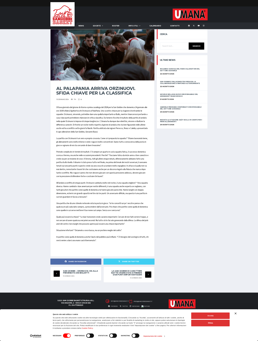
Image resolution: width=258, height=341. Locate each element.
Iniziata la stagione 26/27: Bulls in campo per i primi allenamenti (181, 120)
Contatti (175, 26)
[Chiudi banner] (235, 313)
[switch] (90, 335)
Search (196, 46)
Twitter (125, 306)
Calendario (155, 26)
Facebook (114, 306)
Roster (115, 26)
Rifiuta (210, 323)
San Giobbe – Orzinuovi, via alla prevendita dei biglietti (80, 272)
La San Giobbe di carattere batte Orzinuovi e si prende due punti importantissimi (126, 273)
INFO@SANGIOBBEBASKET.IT (120, 301)
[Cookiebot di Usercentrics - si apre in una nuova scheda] (35, 336)
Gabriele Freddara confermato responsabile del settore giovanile (181, 108)
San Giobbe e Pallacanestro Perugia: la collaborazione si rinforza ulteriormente (180, 82)
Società (97, 26)
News (81, 26)
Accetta (210, 316)
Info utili (133, 26)
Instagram (135, 306)
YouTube (147, 306)
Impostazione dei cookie (153, 336)
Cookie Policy (87, 328)
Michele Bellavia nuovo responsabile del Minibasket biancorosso (179, 95)
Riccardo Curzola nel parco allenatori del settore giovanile (180, 70)
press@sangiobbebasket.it (143, 301)
